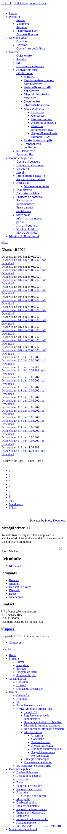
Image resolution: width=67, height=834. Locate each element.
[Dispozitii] (4, 242)
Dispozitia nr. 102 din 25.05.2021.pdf (23, 280)
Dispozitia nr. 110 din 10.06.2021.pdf (23, 360)
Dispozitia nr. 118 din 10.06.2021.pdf (23, 440)
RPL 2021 (15, 565)
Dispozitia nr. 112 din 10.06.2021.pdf (23, 380)
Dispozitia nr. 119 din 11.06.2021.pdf (23, 450)
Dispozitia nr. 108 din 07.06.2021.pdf (23, 340)
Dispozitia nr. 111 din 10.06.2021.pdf (23, 370)
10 (10, 500)
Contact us (15, 642)
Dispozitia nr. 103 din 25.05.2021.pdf (23, 290)
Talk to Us (20, 3)
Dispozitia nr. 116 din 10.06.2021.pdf (23, 420)
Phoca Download (55, 520)
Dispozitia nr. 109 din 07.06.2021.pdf (23, 350)
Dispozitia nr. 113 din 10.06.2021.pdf (23, 390)
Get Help (6, 3)
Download (7, 263)
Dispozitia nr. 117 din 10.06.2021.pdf (23, 430)
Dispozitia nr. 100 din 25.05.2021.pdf (23, 260)
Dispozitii (14, 590)
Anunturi (14, 583)
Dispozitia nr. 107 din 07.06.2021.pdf (23, 330)
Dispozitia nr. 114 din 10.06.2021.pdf (23, 400)
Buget (12, 593)
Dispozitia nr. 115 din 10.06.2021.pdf (23, 410)
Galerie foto (16, 597)
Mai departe (16, 504)
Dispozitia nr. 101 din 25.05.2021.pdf (23, 270)
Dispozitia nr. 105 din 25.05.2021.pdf (23, 310)
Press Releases (37, 3)
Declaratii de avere (20, 586)
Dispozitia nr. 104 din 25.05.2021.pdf (23, 300)
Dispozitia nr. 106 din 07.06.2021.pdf (23, 320)
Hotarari (14, 580)
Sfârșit (12, 507)
